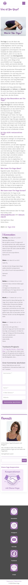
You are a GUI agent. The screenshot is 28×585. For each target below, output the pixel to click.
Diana (4, 260)
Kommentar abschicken (12, 402)
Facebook (14, 560)
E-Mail (14, 574)
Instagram (14, 532)
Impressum (10, 581)
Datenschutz (17, 581)
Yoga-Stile (11, 227)
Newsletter (14, 518)
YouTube (14, 546)
